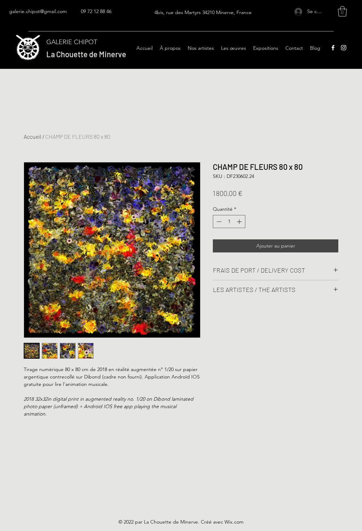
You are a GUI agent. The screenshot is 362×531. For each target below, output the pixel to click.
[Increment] (239, 221)
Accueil (32, 136)
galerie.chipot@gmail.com (38, 11)
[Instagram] (343, 47)
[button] (342, 11)
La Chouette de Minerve (86, 54)
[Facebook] (333, 47)
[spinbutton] (229, 221)
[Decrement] (218, 221)
